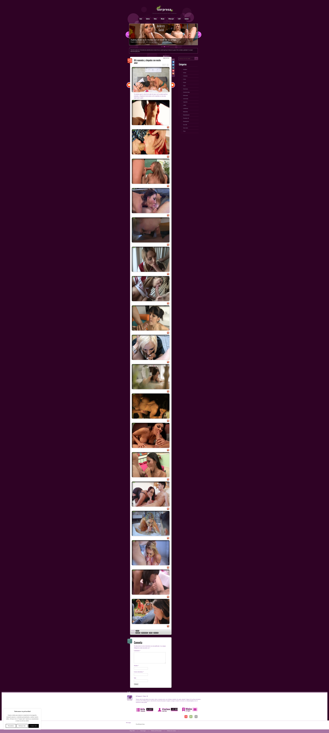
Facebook (173, 62)
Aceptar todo (33, 725)
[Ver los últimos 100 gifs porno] (171, 19)
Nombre (136, 665)
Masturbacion (186, 115)
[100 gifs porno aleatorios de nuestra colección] (162, 19)
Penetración (186, 121)
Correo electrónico (139, 672)
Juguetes (185, 102)
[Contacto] (186, 19)
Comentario (137, 650)
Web (135, 678)
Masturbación (144, 632)
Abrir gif (168, 127)
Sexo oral (156, 632)
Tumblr (173, 68)
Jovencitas (185, 98)
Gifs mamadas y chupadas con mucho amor (129, 61)
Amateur (185, 69)
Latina (184, 105)
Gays (184, 85)
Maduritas (185, 111)
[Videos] (154, 19)
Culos (184, 79)
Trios (184, 131)
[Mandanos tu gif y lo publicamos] (178, 19)
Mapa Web (132, 730)
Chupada (138, 632)
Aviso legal (143, 730)
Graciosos (185, 89)
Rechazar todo (22, 725)
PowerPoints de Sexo (140, 724)
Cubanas (185, 76)
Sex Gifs (185, 124)
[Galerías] (147, 19)
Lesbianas (185, 108)
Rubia (151, 632)
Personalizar (11, 725)
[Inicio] (140, 19)
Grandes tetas (186, 92)
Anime (184, 72)
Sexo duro (185, 128)
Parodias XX (186, 118)
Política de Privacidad (156, 730)
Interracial (185, 95)
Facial (137, 630)
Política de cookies (171, 730)
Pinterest (173, 71)
